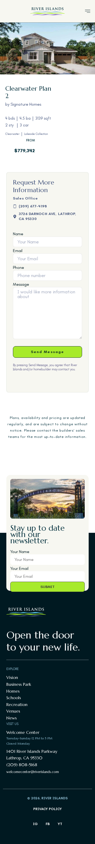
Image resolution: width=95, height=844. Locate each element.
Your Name (19, 552)
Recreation (16, 704)
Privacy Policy (47, 809)
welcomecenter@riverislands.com (32, 772)
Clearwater (12, 134)
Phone (18, 267)
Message (21, 284)
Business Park (18, 684)
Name (18, 234)
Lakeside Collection (36, 134)
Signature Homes (26, 104)
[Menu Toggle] (87, 11)
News (11, 717)
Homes (13, 691)
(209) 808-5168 (21, 764)
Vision (12, 677)
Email (17, 251)
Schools (13, 697)
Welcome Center (22, 732)
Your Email (19, 568)
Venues (13, 711)
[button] (47, 216)
